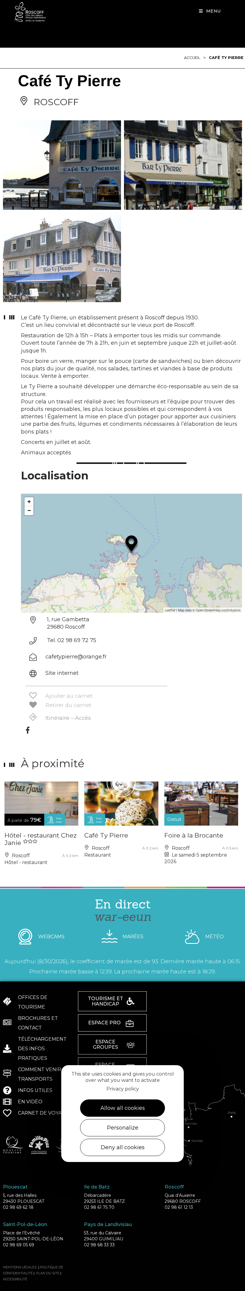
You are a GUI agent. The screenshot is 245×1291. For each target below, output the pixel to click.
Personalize (122, 1127)
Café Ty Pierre (226, 57)
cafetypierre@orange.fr (76, 656)
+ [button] (29, 502)
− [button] (29, 511)
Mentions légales (19, 1267)
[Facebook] (27, 732)
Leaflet (170, 610)
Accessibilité (15, 1279)
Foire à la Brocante (193, 835)
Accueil (192, 57)
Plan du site (47, 1273)
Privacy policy (122, 1089)
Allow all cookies (122, 1108)
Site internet (62, 673)
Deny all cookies (123, 1147)
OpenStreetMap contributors (218, 610)
